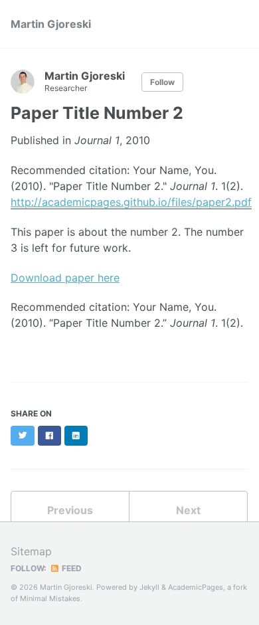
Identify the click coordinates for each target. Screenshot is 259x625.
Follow (162, 82)
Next (188, 510)
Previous (70, 510)
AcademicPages (195, 587)
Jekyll (149, 587)
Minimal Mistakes (50, 598)
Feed (71, 568)
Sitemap (31, 551)
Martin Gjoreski (51, 24)
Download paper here (65, 277)
